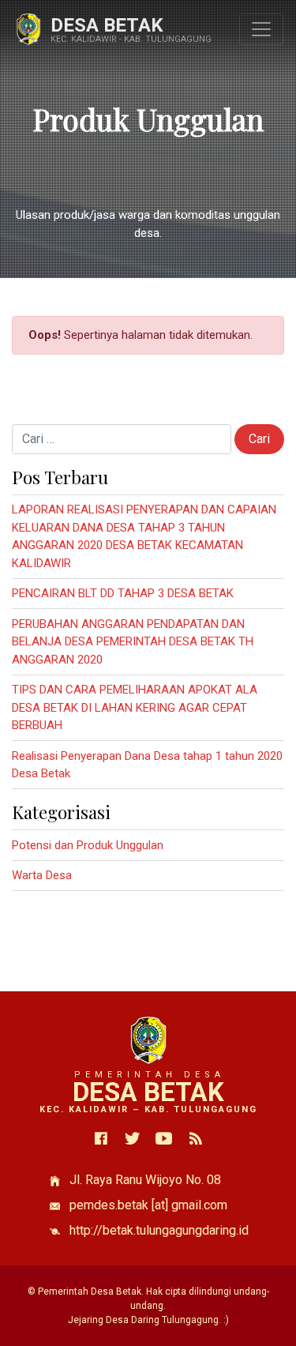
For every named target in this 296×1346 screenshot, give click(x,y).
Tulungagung (190, 1319)
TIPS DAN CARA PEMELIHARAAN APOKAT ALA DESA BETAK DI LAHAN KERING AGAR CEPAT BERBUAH (134, 707)
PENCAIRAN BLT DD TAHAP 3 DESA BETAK (123, 593)
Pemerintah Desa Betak (89, 1291)
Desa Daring (132, 1319)
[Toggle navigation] (261, 29)
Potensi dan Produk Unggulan (87, 845)
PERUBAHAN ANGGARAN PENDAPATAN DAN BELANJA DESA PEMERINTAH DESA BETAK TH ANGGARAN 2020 (132, 642)
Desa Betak (107, 25)
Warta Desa (42, 875)
